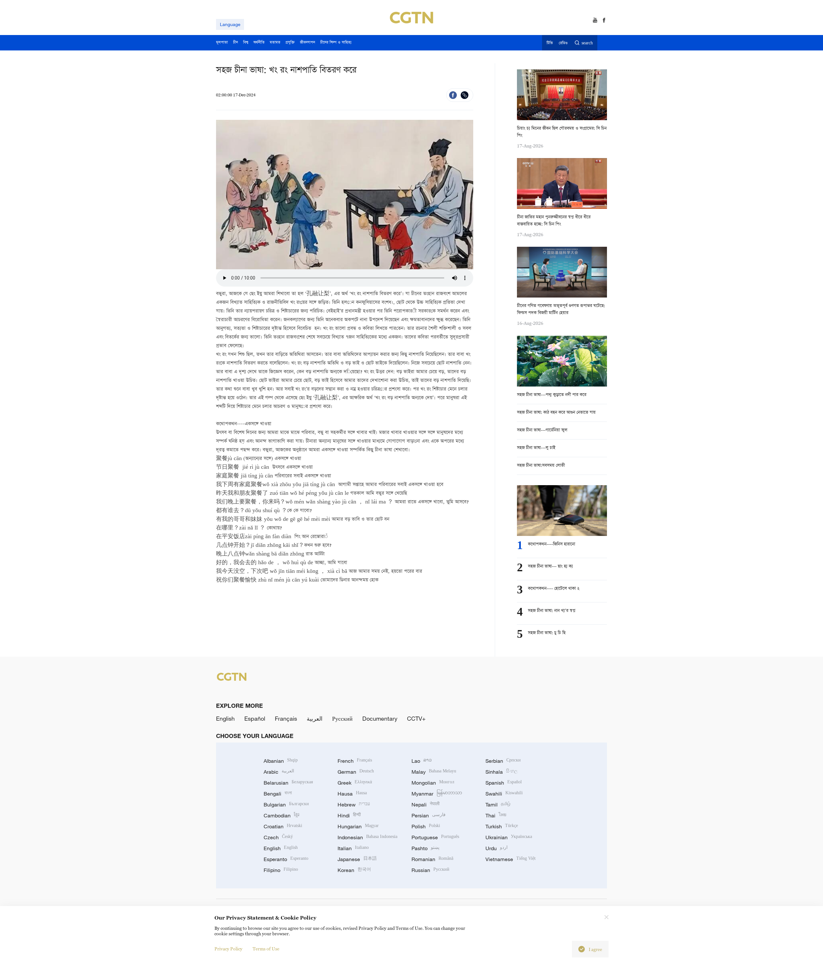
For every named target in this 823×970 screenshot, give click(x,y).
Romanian (432, 859)
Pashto (425, 848)
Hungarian (358, 826)
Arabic (279, 772)
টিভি (550, 43)
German (356, 772)
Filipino (281, 870)
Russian (430, 870)
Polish (426, 826)
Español (254, 718)
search (587, 43)
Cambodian (281, 815)
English (225, 718)
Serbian (503, 761)
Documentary (379, 718)
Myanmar (437, 793)
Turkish (501, 826)
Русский (342, 718)
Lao (422, 761)
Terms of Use (266, 948)
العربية (314, 718)
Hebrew (354, 804)
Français (286, 718)
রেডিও (563, 43)
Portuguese (435, 837)
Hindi (349, 815)
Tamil (498, 804)
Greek (355, 782)
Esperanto (286, 859)
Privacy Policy (228, 948)
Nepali (425, 804)
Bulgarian (286, 804)
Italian (353, 848)
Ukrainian (508, 837)
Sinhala (501, 772)
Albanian (281, 761)
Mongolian (433, 782)
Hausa (352, 793)
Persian (429, 815)
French (355, 761)
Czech (278, 837)
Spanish (503, 782)
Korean (354, 870)
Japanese (357, 859)
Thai (495, 815)
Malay (434, 772)
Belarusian (288, 782)
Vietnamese (510, 859)
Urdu (496, 848)
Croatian (283, 826)
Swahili (504, 793)
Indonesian (367, 837)
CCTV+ (416, 718)
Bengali (278, 793)
